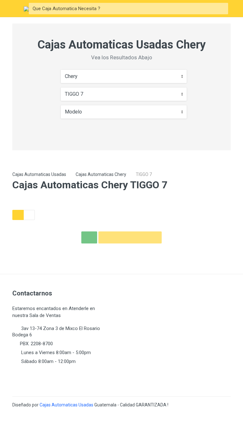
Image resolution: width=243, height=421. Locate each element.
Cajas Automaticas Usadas (39, 174)
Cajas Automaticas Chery (101, 174)
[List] (29, 215)
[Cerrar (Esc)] (236, 7)
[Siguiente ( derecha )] (232, 210)
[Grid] (18, 215)
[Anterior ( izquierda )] (11, 210)
